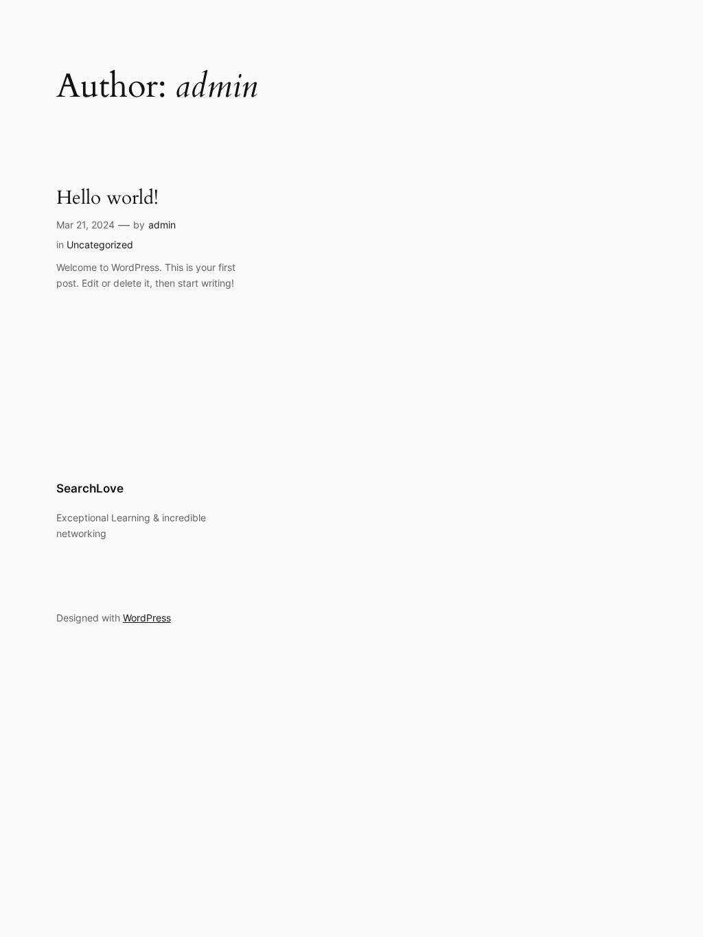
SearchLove (90, 488)
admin (162, 224)
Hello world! (107, 198)
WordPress (147, 618)
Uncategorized (100, 244)
